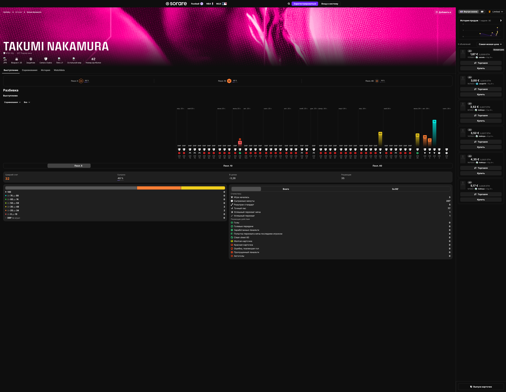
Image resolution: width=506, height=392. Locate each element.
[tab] (482, 11)
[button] (289, 3)
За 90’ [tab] (395, 189)
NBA (208, 3)
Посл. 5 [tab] (78, 165)
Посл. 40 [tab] (377, 165)
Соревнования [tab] (29, 70)
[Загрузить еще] (174, 134)
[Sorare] (176, 3)
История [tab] (45, 70)
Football (195, 3)
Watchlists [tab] (59, 70)
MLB (218, 3)
